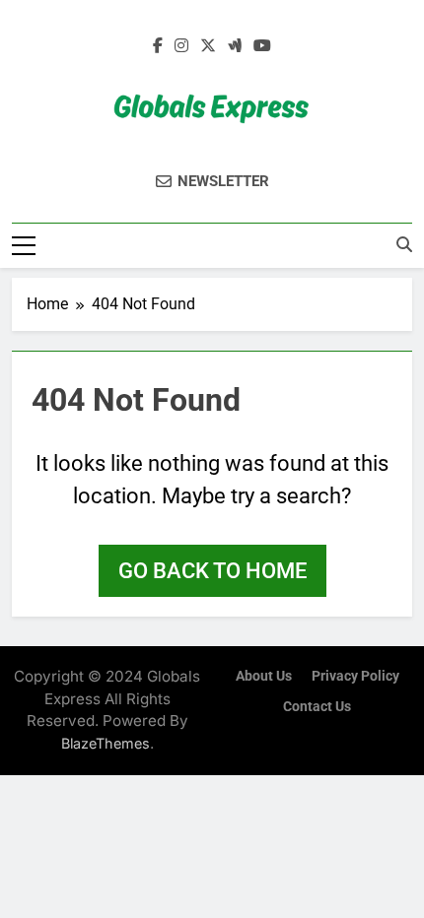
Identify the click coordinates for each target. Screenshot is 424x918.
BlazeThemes (105, 743)
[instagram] (181, 46)
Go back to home (212, 570)
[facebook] (158, 46)
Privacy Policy (355, 676)
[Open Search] (404, 244)
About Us (264, 676)
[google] (234, 46)
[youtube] (262, 46)
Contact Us (317, 706)
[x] (208, 46)
